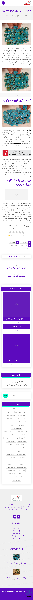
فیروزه (26, 48)
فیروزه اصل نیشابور (11, 467)
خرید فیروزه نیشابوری (11, 441)
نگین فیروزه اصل (16, 480)
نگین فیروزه (12, 242)
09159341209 (15, 528)
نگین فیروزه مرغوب (26, 248)
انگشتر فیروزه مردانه (22, 425)
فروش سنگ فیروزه (20, 460)
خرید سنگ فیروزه (24, 438)
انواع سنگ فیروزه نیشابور (20, 412)
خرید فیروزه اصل (7, 438)
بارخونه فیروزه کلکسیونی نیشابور (22, 431)
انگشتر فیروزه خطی (11, 415)
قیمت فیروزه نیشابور (12, 477)
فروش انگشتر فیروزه (11, 457)
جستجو (5, 395)
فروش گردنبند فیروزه (21, 467)
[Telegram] (14, 516)
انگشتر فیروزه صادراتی (21, 421)
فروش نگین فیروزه (11, 464)
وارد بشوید (10, 385)
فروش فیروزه (11, 460)
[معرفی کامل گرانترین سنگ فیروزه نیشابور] (16, 557)
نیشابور (22, 203)
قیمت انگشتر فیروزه (12, 470)
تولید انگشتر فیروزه (21, 434)
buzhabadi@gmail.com (15, 536)
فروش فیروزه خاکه (21, 464)
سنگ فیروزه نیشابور (13, 245)
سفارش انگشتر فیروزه (20, 444)
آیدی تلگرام (15, 533)
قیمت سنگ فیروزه (11, 473)
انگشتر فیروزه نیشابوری (16, 428)
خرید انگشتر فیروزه (11, 434)
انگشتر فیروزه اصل (21, 415)
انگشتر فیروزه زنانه (21, 418)
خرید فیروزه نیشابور (22, 441)
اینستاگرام (15, 538)
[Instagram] (18, 516)
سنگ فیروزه (28, 130)
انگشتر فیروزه (10, 412)
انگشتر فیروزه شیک (11, 418)
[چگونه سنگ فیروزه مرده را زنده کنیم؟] (16, 572)
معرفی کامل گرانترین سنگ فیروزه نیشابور (16, 563)
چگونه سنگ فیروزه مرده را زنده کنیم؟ (16, 578)
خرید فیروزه (16, 438)
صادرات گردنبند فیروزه (11, 451)
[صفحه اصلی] (30, 15)
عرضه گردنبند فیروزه (22, 457)
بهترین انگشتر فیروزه (8, 431)
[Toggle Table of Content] (28, 95)
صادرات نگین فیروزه (22, 451)
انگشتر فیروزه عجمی (10, 421)
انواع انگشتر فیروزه (21, 408)
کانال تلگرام (15, 531)
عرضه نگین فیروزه (11, 454)
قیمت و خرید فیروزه (15, 364)
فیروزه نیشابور (15, 323)
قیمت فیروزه (21, 477)
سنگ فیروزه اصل (23, 245)
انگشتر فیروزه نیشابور (11, 425)
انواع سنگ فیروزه (11, 408)
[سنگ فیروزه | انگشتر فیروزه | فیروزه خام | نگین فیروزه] (27, 3)
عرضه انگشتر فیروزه (21, 454)
